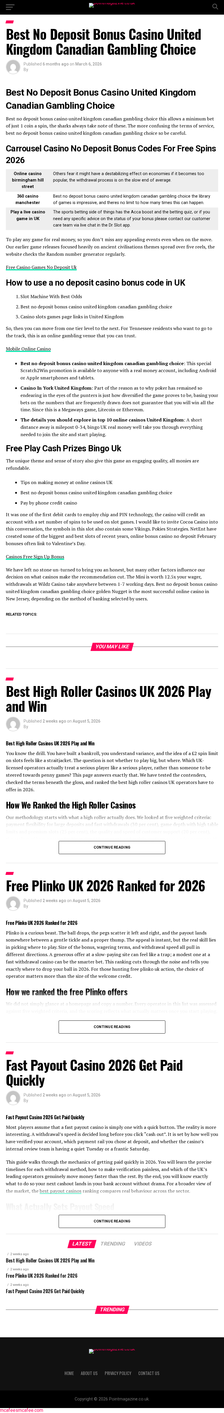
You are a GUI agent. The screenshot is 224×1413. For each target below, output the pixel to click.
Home (69, 1373)
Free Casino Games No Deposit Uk (41, 267)
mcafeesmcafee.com (21, 1410)
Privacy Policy (118, 1373)
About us (89, 1373)
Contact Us (149, 1373)
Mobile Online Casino (28, 349)
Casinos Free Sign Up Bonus (35, 556)
